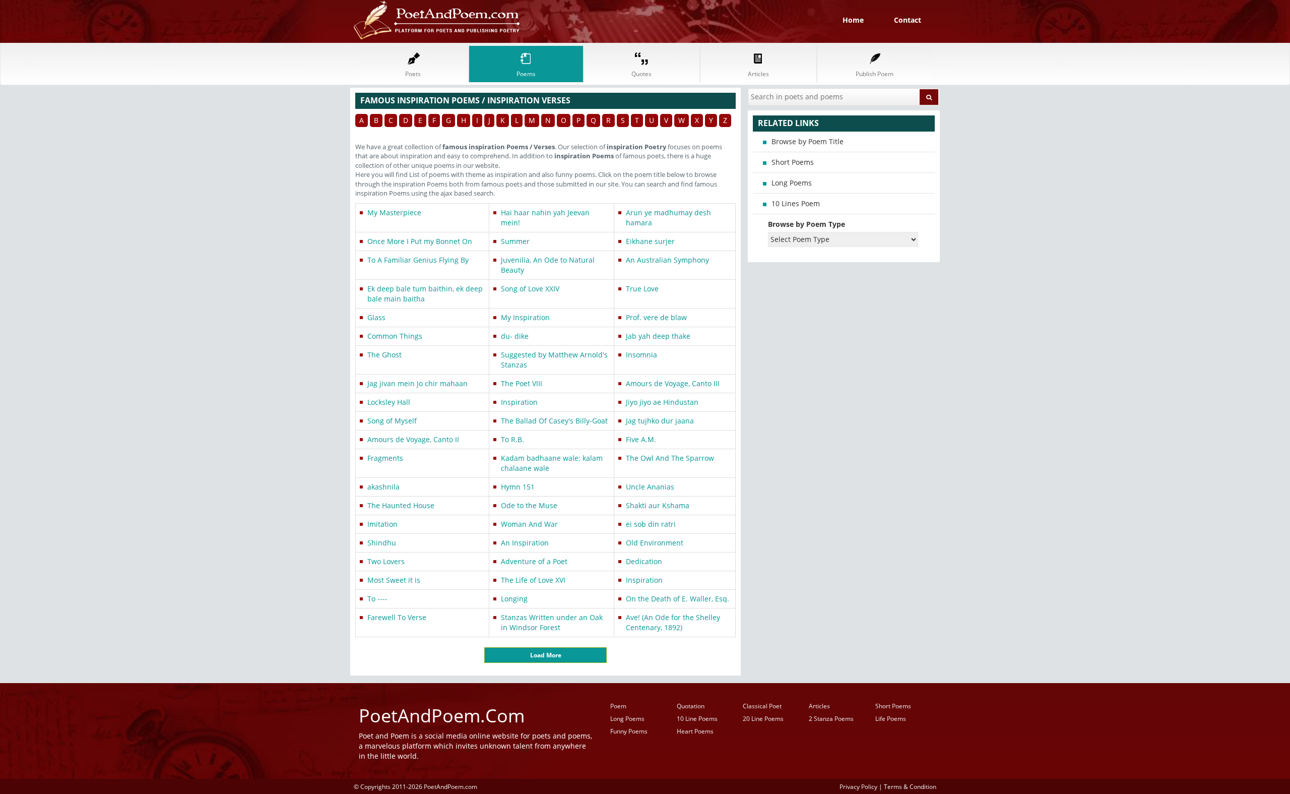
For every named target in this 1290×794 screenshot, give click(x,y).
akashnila (383, 487)
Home (853, 20)
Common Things (394, 336)
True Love (642, 288)
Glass (376, 317)
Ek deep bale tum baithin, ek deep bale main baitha (425, 293)
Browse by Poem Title (807, 141)
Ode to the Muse (529, 505)
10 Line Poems (697, 718)
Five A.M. (641, 439)
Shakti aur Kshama (657, 505)
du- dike (515, 336)
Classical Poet (762, 706)
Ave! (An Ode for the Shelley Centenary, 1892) (673, 622)
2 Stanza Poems (831, 718)
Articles (819, 706)
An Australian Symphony (667, 260)
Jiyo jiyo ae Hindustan (662, 402)
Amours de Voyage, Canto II (413, 439)
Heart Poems (695, 731)
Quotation (690, 706)
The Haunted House (400, 505)
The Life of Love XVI (533, 580)
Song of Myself (392, 420)
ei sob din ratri (651, 524)
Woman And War (529, 524)
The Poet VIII (521, 383)
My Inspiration (525, 317)
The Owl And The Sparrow (670, 458)
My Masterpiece (394, 212)
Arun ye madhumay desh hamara (668, 217)
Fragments (385, 458)
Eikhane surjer (650, 241)
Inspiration (519, 402)
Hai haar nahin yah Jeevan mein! (545, 217)
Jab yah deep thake (658, 336)
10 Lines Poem (795, 203)
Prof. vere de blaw (656, 317)
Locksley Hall (388, 402)
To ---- (377, 598)
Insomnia (641, 354)
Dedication (644, 561)
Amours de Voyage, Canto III (673, 383)
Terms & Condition (910, 786)
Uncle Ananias (650, 487)
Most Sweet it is (393, 580)
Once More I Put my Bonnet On (419, 241)
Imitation (382, 524)
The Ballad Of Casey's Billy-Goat (554, 420)
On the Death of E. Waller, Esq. (677, 598)
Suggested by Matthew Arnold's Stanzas (554, 360)
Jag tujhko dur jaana (660, 420)
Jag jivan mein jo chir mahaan (417, 383)
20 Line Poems (763, 718)
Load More (545, 655)
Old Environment (654, 542)
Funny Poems (629, 731)
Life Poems (890, 718)
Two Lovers (386, 561)
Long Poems (791, 183)
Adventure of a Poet (534, 561)
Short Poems (792, 162)
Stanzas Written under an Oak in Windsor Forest (552, 622)
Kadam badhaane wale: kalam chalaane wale (552, 463)
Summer (515, 241)
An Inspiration (525, 542)
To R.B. (512, 439)
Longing (514, 598)
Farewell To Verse (396, 617)
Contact (907, 20)
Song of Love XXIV (530, 288)
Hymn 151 (518, 487)
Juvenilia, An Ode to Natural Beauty (548, 265)
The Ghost (384, 354)
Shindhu (381, 542)
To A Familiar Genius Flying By (418, 260)
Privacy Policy (858, 786)
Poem (618, 706)
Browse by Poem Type (806, 224)
